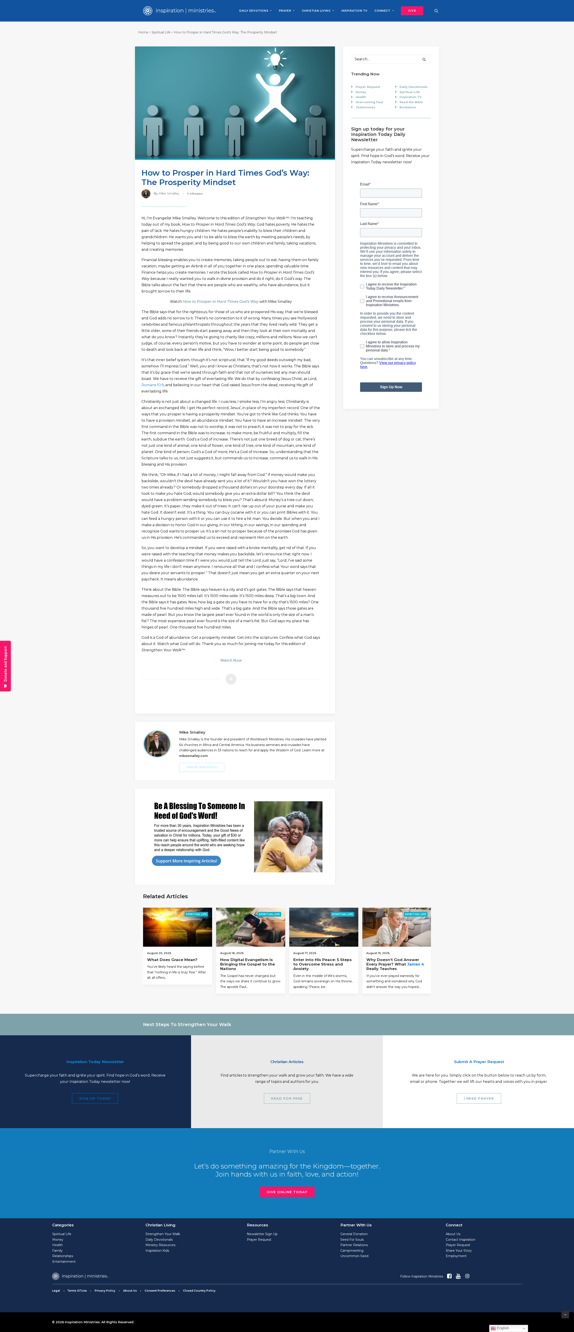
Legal (56, 1290)
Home (143, 32)
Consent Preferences (160, 1290)
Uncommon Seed (354, 1256)
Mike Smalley (169, 193)
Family (57, 1251)
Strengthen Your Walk (163, 1234)
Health (361, 97)
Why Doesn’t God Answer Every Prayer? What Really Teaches (395, 964)
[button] (410, 10)
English (502, 1328)
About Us (453, 1234)
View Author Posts (201, 767)
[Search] (391, 59)
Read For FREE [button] (287, 1098)
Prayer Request (368, 87)
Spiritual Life (161, 32)
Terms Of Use (77, 1290)
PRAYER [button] (285, 10)
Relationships (62, 1256)
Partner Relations (354, 1245)
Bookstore (408, 107)
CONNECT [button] (382, 10)
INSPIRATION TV (354, 10)
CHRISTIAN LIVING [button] (316, 10)
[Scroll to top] (565, 1314)
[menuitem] (255, 11)
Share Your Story (459, 1251)
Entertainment (64, 1262)
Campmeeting (351, 1251)
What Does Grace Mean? (172, 959)
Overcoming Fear (369, 102)
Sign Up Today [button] (95, 1098)
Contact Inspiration (460, 1240)
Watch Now (231, 660)
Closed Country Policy (199, 1290)
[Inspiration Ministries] (179, 10)
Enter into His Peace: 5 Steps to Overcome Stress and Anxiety (322, 964)
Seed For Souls (352, 1240)
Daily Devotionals (414, 87)
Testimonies (365, 107)
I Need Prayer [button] (479, 1098)
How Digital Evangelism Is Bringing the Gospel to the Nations (247, 964)
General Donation (354, 1234)
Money (361, 92)
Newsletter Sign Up (262, 1234)
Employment (456, 1256)
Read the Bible (411, 102)
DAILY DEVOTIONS (253, 10)
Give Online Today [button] (287, 1192)
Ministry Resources (160, 1245)
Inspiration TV (411, 97)
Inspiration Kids (157, 1251)
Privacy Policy (105, 1290)
